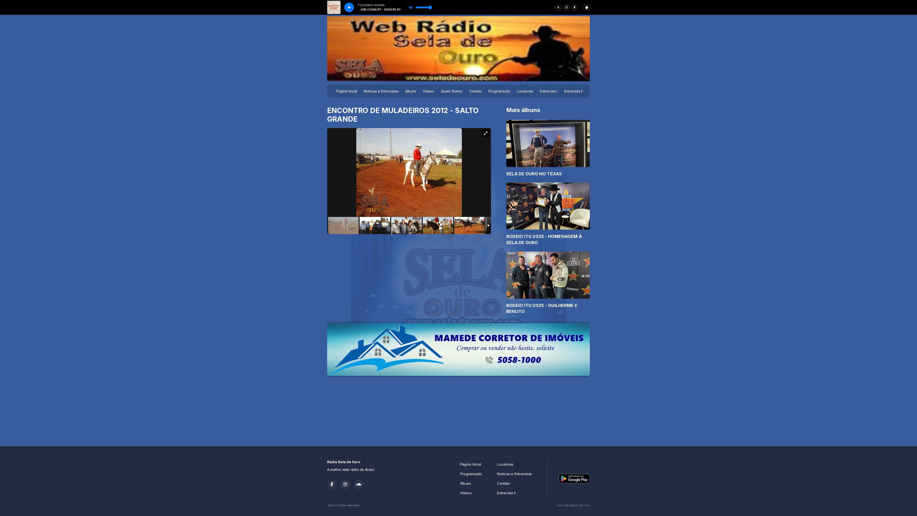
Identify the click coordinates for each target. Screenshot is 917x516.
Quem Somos (452, 91)
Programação (499, 91)
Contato (475, 91)
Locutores (525, 91)
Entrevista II (573, 91)
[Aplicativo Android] (587, 7)
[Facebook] (574, 7)
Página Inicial (346, 91)
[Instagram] (566, 7)
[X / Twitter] (558, 7)
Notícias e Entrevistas (381, 91)
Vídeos (428, 91)
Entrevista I (549, 91)
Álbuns (410, 91)
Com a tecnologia (567, 505)
